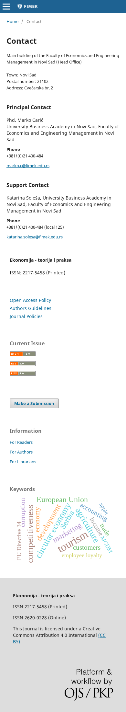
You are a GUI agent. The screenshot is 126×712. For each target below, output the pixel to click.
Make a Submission (34, 403)
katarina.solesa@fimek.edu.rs (34, 237)
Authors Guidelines (30, 308)
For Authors (21, 452)
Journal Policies (26, 316)
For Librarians (23, 462)
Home (12, 21)
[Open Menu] (6, 6)
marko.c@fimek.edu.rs (27, 165)
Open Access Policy (30, 300)
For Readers (21, 442)
